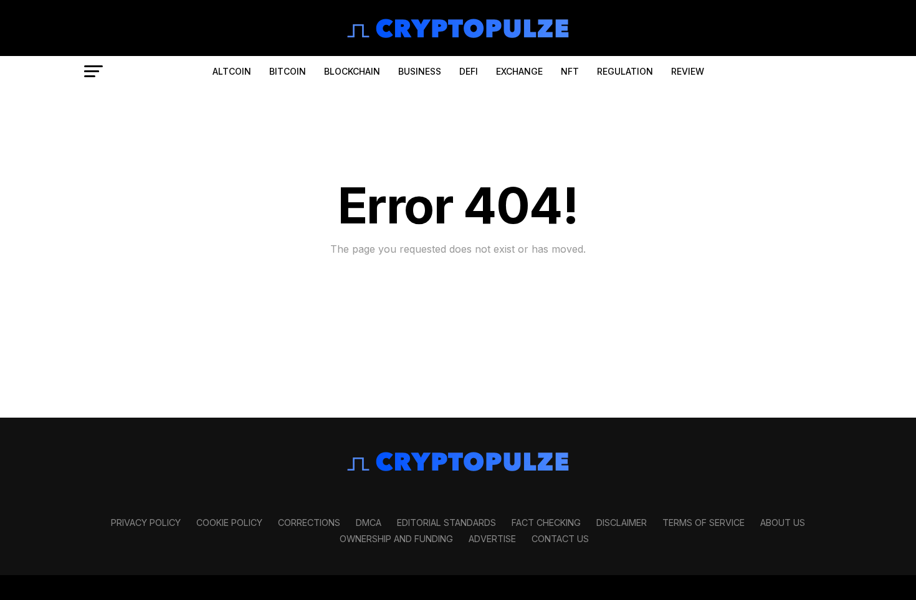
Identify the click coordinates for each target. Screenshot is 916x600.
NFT (570, 71)
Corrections (309, 522)
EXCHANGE (519, 71)
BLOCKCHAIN (352, 71)
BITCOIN (287, 71)
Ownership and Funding (396, 538)
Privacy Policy (146, 522)
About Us (782, 522)
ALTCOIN (231, 71)
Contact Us (560, 538)
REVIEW (687, 71)
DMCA (368, 522)
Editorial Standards (446, 522)
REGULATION (625, 71)
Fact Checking (546, 522)
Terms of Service (703, 522)
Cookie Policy (229, 522)
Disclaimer (621, 522)
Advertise (492, 538)
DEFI (468, 71)
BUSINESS (419, 71)
